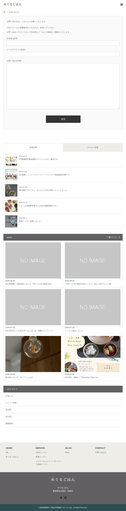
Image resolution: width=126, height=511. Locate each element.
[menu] (121, 4)
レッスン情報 (11, 403)
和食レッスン (41, 457)
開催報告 (9, 423)
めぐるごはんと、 (13, 457)
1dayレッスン (41, 452)
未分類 (8, 410)
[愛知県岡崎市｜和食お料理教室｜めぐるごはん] (21, 4)
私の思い (9, 416)
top (7, 452)
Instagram (65, 497)
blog (67, 452)
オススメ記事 (92, 147)
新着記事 (33, 147)
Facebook (61, 497)
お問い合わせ (100, 452)
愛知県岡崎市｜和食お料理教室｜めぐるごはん (56, 507)
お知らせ (9, 396)
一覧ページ (111, 237)
